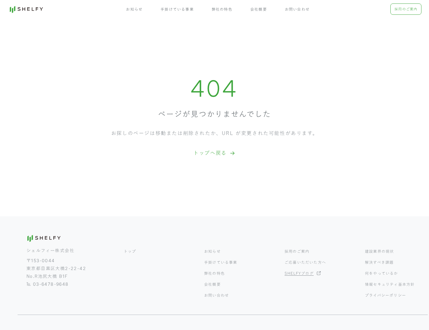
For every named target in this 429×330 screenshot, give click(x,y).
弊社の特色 (222, 9)
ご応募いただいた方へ (305, 262)
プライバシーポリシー (385, 295)
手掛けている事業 (177, 9)
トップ (130, 251)
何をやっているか (381, 273)
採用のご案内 (405, 9)
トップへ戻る (210, 152)
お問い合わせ (297, 9)
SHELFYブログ (299, 273)
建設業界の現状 (379, 251)
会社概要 (258, 9)
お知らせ (134, 9)
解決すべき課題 (379, 262)
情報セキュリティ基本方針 (390, 284)
